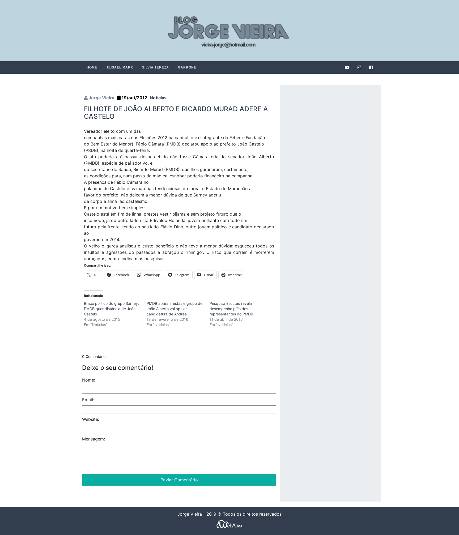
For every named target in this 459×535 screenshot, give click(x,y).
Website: (90, 419)
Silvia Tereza (155, 67)
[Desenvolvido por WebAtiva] (229, 524)
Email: (88, 399)
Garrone (187, 67)
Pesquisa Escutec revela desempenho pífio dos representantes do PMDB (231, 308)
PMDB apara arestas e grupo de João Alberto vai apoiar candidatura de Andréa (174, 308)
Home (92, 67)
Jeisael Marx (119, 67)
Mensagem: (93, 439)
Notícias (158, 97)
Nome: (88, 380)
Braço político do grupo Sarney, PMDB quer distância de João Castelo (111, 308)
